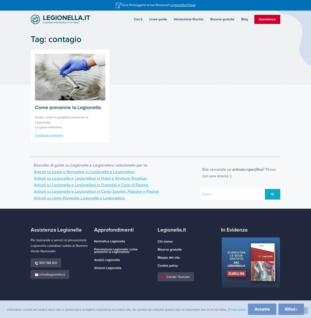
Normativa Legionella (109, 241)
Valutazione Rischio (189, 19)
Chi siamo (165, 241)
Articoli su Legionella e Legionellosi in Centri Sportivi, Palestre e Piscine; (97, 191)
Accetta (262, 309)
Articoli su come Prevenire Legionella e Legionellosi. (79, 198)
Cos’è (138, 19)
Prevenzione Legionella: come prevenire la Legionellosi (116, 250)
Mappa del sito (169, 258)
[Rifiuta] (301, 310)
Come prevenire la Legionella (68, 107)
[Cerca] (272, 194)
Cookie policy (168, 266)
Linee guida (158, 19)
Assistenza (267, 19)
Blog (244, 19)
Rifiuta (291, 309)
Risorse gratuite (222, 19)
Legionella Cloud (182, 5)
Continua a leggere (49, 135)
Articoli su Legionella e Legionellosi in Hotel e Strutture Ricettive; (90, 178)
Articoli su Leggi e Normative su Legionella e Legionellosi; (84, 171)
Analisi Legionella (107, 260)
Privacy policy (237, 309)
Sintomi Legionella (107, 268)
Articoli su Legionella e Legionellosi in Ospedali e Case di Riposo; (91, 185)
